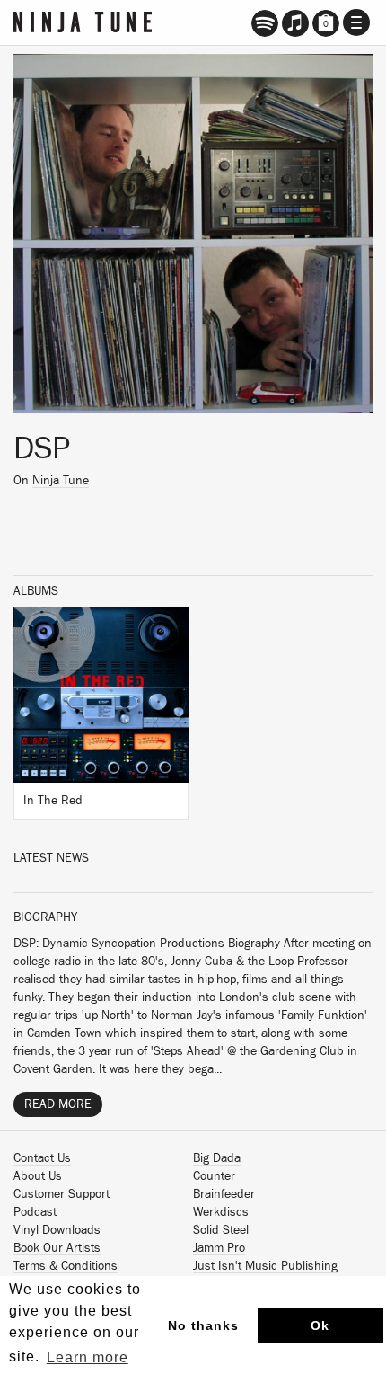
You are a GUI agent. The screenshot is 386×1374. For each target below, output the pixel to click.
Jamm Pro (219, 1248)
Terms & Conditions (65, 1266)
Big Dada (217, 1158)
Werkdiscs (221, 1212)
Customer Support (61, 1194)
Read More (58, 1104)
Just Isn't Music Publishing (265, 1266)
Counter (214, 1176)
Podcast (35, 1212)
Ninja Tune (60, 480)
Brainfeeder (224, 1194)
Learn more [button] (87, 1357)
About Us (37, 1176)
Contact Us (42, 1158)
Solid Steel (221, 1230)
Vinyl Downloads (57, 1230)
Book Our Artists (57, 1248)
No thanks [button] (203, 1325)
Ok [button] (320, 1325)
